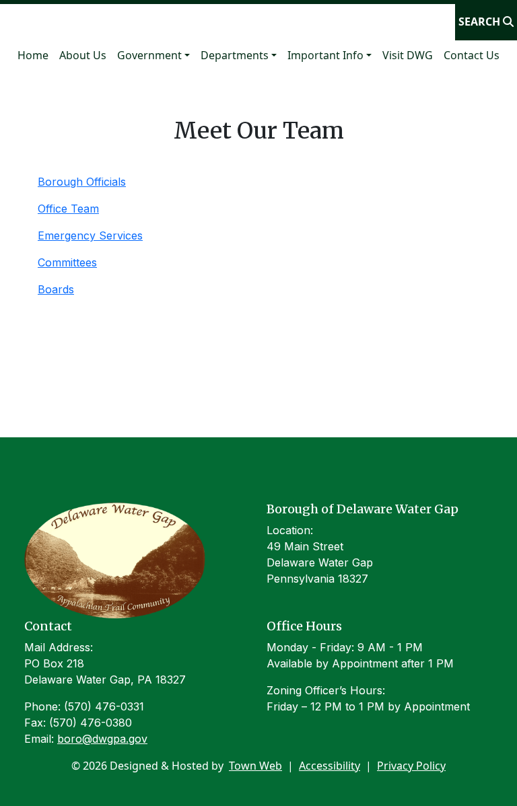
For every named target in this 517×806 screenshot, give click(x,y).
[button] (153, 55)
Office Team (68, 208)
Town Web (255, 765)
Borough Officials (82, 181)
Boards (56, 289)
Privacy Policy (411, 765)
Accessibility (329, 765)
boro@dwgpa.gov (102, 738)
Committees (67, 262)
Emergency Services (90, 235)
